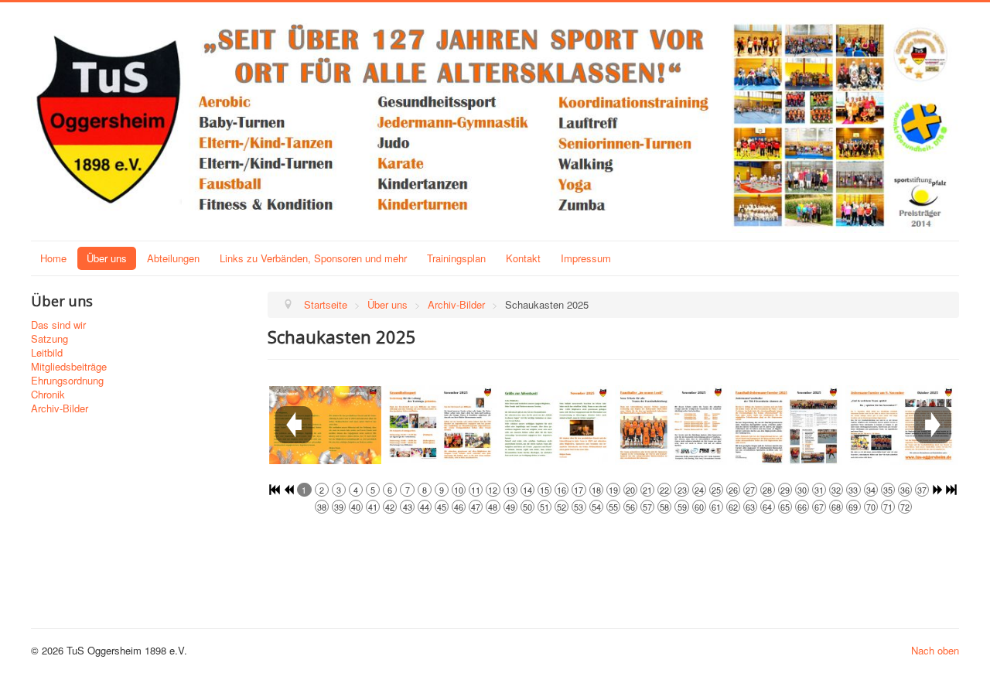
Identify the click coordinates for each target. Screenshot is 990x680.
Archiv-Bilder (59, 408)
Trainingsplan (456, 258)
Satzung (49, 339)
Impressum (586, 258)
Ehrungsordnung (67, 381)
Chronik (48, 395)
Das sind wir (58, 325)
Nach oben (935, 650)
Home (53, 258)
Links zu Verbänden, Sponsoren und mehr (313, 258)
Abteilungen (173, 258)
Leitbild (47, 353)
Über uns (107, 258)
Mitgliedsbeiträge (69, 367)
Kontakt (523, 258)
